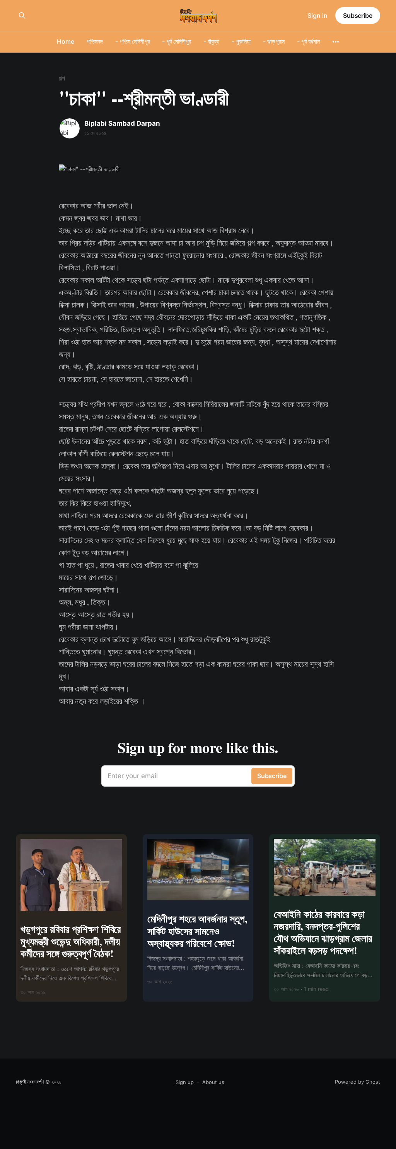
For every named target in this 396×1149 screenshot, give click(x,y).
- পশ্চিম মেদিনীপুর (132, 41)
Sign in (317, 15)
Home (65, 41)
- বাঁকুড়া (211, 41)
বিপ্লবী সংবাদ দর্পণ (30, 1082)
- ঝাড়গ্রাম (274, 41)
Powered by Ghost (357, 1082)
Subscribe (357, 15)
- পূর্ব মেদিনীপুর (176, 41)
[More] (335, 42)
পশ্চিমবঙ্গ (95, 41)
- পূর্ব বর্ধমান (308, 41)
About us (213, 1082)
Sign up (185, 1082)
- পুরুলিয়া (241, 41)
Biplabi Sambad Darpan (122, 123)
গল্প (62, 78)
